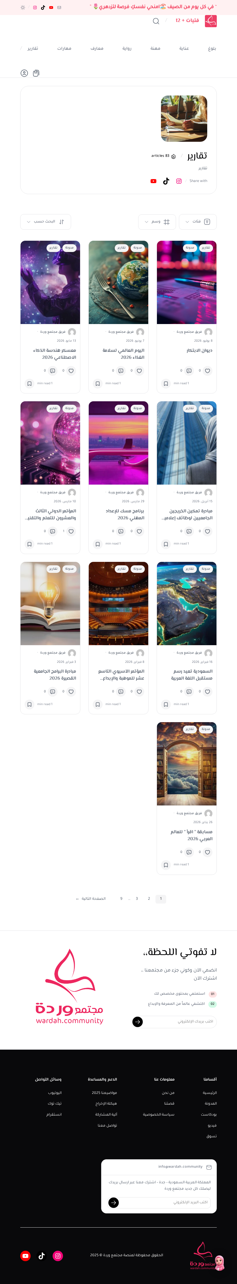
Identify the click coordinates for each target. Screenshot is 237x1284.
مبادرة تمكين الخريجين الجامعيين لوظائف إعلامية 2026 (187, 515)
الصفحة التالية (90, 899)
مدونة (190, 248)
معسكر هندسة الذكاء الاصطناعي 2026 (54, 354)
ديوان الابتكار (199, 350)
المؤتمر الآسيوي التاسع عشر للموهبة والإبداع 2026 (121, 675)
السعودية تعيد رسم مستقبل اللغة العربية (191, 675)
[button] (22, 7)
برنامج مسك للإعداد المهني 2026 (125, 515)
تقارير (206, 248)
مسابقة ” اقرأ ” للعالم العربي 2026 (191, 836)
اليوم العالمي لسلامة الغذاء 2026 (123, 354)
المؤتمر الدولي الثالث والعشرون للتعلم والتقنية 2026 (50, 515)
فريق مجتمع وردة (189, 332)
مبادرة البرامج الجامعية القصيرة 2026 (55, 675)
